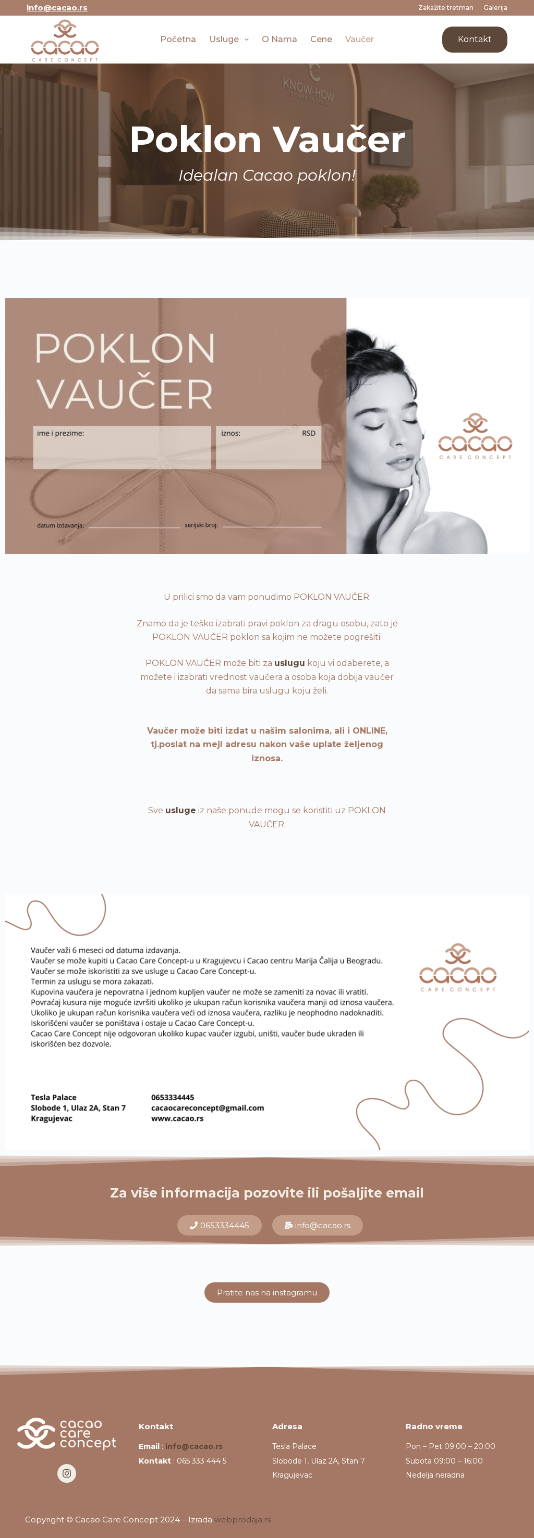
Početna (178, 39)
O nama (279, 39)
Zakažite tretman (446, 7)
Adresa (287, 1426)
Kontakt (475, 39)
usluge (180, 810)
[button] (317, 1225)
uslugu (289, 663)
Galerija (495, 7)
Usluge (224, 39)
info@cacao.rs (57, 7)
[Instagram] (66, 1473)
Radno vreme (434, 1426)
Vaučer (359, 39)
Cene (321, 39)
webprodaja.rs (242, 1519)
